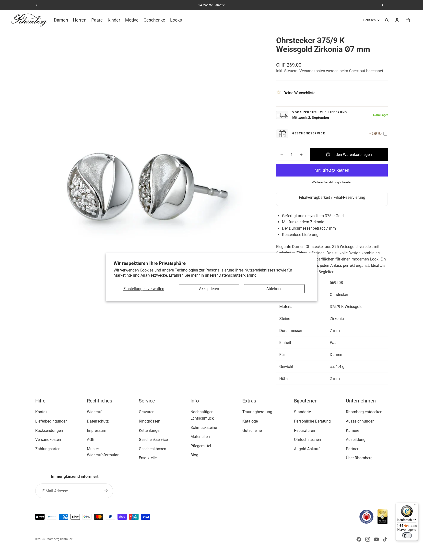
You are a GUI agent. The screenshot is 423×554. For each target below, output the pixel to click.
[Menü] (415, 505)
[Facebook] (359, 539)
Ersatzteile (148, 458)
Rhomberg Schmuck (59, 539)
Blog (194, 455)
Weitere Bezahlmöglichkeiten (332, 182)
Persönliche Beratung (312, 421)
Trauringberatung (257, 412)
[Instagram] (368, 539)
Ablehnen (274, 288)
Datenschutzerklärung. (238, 275)
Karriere (352, 430)
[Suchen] (386, 20)
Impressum (96, 430)
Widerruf (94, 412)
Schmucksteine (203, 427)
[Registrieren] (106, 491)
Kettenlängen (150, 430)
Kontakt (42, 412)
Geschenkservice (153, 439)
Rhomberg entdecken (364, 412)
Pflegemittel (200, 446)
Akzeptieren (209, 288)
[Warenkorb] (407, 20)
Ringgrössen (149, 421)
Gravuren (146, 412)
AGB (90, 439)
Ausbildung (355, 439)
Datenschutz (98, 421)
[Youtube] (376, 539)
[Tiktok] (385, 539)
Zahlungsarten (47, 449)
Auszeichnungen (360, 421)
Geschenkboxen (152, 449)
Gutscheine (252, 430)
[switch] (407, 535)
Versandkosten (48, 439)
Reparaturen (304, 430)
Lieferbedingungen (51, 421)
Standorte (302, 412)
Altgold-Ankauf (307, 449)
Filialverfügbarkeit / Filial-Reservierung (332, 197)
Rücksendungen (49, 430)
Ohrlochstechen (307, 439)
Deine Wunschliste (299, 93)
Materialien (200, 436)
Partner (352, 449)
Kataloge (250, 421)
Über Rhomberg (359, 458)
